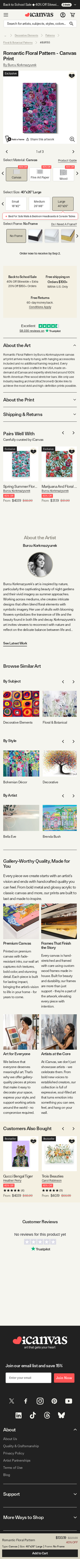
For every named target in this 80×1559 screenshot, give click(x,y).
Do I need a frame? (64, 224)
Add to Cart (40, 1553)
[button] (16, 174)
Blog (6, 1475)
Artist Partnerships (17, 1460)
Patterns (50, 35)
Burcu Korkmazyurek (16, 490)
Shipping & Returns (22, 414)
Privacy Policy (13, 1453)
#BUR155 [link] (45, 42)
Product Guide (67, 160)
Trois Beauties (53, 1176)
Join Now (64, 1378)
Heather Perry (12, 1180)
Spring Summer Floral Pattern (20, 486)
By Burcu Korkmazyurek (19, 65)
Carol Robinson (52, 1180)
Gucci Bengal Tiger (18, 1176)
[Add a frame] (15, 139)
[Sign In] (62, 14)
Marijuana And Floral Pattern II (59, 486)
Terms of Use (13, 1468)
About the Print (18, 399)
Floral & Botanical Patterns (18, 42)
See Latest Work (15, 643)
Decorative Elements (26, 35)
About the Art (17, 345)
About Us (10, 1439)
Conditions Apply (40, 307)
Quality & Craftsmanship (21, 1446)
